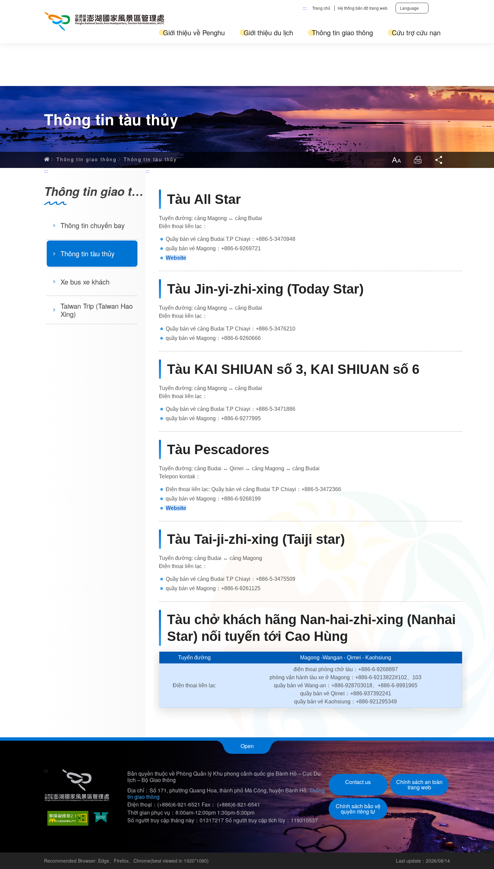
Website (176, 258)
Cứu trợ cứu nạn (416, 32)
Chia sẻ (439, 160)
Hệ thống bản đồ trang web (362, 8)
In (418, 160)
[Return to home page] (104, 21)
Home (46, 159)
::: (305, 8)
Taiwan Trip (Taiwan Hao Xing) (96, 310)
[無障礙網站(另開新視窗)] (67, 818)
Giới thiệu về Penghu (194, 32)
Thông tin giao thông (342, 32)
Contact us (358, 782)
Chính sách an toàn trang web (419, 784)
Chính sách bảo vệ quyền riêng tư (358, 808)
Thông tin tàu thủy (150, 159)
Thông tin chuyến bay (92, 225)
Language (409, 8)
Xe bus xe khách (85, 282)
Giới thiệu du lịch (268, 32)
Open (247, 746)
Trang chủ (321, 8)
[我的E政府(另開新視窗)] (101, 818)
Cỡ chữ (396, 160)
